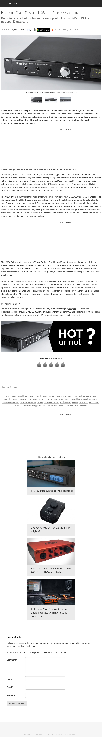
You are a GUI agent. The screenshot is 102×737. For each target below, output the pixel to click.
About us (27, 734)
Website (11, 695)
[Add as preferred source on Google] (43, 30)
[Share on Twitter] (95, 387)
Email (10, 687)
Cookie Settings (71, 734)
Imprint (51, 734)
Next (97, 99)
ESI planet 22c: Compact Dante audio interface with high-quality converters (49, 612)
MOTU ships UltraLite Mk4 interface (52, 490)
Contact (59, 734)
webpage (72, 308)
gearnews (15, 3)
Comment (12, 659)
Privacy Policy (39, 734)
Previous (4, 99)
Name (10, 679)
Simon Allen (19, 30)
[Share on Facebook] (85, 387)
